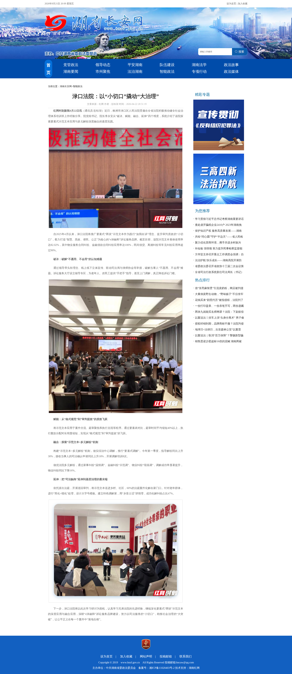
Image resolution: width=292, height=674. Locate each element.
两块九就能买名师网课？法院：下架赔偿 (219, 311)
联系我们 (185, 656)
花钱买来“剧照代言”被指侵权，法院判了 (219, 300)
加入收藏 (242, 3)
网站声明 (146, 656)
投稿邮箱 (166, 656)
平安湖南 (135, 65)
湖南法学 (199, 65)
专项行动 (199, 71)
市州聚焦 (102, 71)
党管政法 (70, 65)
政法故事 (231, 65)
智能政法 (167, 71)
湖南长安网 (66, 86)
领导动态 (102, 65)
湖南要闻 (70, 71)
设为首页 (231, 3)
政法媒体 (231, 71)
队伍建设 (167, 65)
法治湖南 (135, 71)
